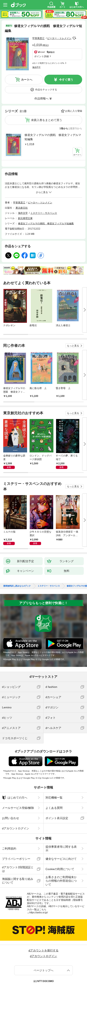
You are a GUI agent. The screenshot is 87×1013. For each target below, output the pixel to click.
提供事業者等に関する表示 (61, 848)
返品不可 (36, 67)
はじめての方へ (17, 797)
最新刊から (76, 128)
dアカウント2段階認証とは (18, 869)
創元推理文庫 (25, 218)
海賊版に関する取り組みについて (17, 880)
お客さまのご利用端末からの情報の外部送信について (61, 880)
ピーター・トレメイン (59, 38)
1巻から (63, 128)
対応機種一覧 (54, 797)
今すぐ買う (66, 79)
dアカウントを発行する (43, 950)
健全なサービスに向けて (61, 858)
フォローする (74, 38)
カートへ (26, 79)
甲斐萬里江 (38, 38)
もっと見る (73, 345)
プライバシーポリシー (16, 858)
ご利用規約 (9, 848)
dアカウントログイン (15, 828)
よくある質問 (54, 807)
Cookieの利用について (60, 869)
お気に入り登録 (73, 111)
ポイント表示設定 (57, 818)
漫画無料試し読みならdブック (17, 586)
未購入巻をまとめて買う (46, 120)
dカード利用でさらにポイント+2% (48, 63)
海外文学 (23, 213)
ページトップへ (43, 970)
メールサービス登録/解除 (18, 807)
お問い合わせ (10, 818)
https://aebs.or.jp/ (38, 912)
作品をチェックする (46, 89)
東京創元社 (22, 207)
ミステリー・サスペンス (43, 213)
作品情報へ (41, 98)
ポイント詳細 (41, 56)
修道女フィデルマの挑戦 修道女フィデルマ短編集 (52, 137)
